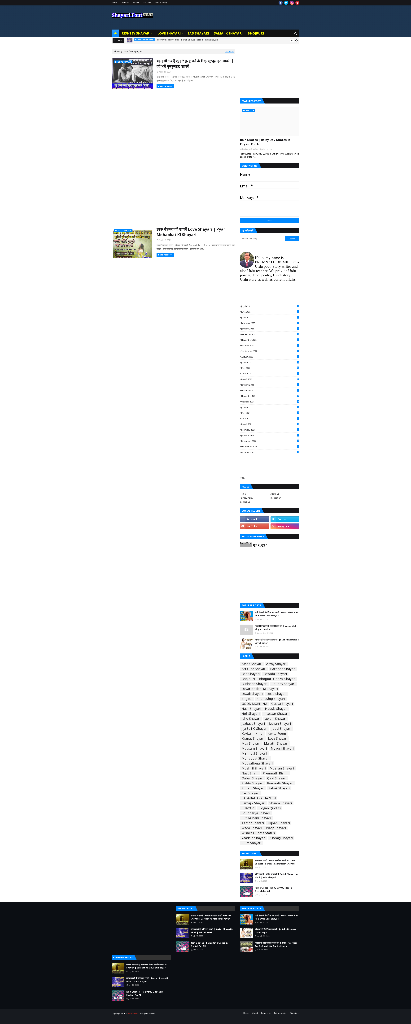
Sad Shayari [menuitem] (198, 33)
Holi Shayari (251, 714)
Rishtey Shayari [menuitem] (136, 33)
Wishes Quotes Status (258, 833)
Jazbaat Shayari (253, 724)
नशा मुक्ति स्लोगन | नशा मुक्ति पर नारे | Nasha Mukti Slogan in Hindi (276, 628)
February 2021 (270, 429)
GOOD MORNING (254, 704)
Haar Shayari (251, 709)
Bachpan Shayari (283, 669)
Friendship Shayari (271, 699)
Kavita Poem (276, 733)
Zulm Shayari (251, 843)
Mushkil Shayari (254, 768)
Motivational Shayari (257, 763)
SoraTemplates (129, 1019)
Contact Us (266, 1013)
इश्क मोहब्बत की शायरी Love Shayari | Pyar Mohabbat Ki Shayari (191, 231)
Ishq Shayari (251, 719)
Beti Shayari (251, 674)
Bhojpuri (248, 679)
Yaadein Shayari (254, 838)
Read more (164, 86)
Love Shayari (277, 738)
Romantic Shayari (280, 783)
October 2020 (270, 452)
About (255, 1013)
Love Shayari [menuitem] (169, 33)
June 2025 (270, 311)
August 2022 (270, 356)
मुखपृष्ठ (242, 477)
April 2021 (270, 418)
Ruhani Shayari (253, 788)
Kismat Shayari (253, 738)
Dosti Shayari (277, 694)
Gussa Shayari (282, 704)
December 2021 (270, 390)
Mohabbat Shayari (256, 758)
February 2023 (270, 323)
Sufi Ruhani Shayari (256, 818)
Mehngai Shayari (254, 753)
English (247, 699)
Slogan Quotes (270, 808)
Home (114, 2)
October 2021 (270, 401)
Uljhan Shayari (279, 823)
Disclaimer (147, 2)
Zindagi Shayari (281, 838)
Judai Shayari (281, 728)
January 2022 (270, 384)
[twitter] (286, 3)
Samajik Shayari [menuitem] (228, 33)
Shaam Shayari (280, 803)
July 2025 (270, 306)
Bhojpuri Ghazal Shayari (277, 679)
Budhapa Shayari (254, 684)
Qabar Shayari (252, 778)
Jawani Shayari (275, 719)
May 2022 (270, 368)
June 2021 (270, 407)
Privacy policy (161, 2)
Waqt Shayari (276, 828)
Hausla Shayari (276, 709)
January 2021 (270, 435)
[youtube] (254, 526)
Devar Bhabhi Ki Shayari (260, 689)
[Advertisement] (173, 116)
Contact (135, 2)
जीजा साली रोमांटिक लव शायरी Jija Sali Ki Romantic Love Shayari (277, 641)
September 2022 (270, 351)
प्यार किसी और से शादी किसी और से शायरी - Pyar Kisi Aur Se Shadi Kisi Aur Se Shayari (276, 944)
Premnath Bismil (275, 773)
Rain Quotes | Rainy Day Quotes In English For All (172, 40)
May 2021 (270, 412)
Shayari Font (133, 1013)
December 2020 (270, 441)
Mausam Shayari (254, 748)
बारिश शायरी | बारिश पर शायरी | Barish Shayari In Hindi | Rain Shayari (276, 876)
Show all (229, 51)
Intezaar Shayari (276, 714)
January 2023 (270, 328)
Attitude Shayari (254, 669)
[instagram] (292, 3)
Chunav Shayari (283, 684)
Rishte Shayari (252, 783)
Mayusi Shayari (282, 748)
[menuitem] (115, 33)
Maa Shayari (251, 743)
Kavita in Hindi (252, 733)
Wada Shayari (252, 828)
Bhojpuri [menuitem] (256, 33)
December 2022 (270, 334)
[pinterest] (297, 3)
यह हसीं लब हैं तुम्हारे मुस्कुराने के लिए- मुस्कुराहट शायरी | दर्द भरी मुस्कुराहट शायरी (195, 63)
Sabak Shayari (279, 788)
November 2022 (270, 339)
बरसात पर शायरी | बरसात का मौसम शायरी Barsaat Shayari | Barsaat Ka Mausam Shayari (275, 862)
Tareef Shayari (253, 823)
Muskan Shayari (282, 768)
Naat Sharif (250, 773)
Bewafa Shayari (275, 674)
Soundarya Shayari (256, 813)
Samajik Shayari (253, 803)
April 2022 (270, 373)
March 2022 (270, 379)
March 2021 (270, 424)
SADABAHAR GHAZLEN (259, 798)
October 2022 (270, 345)
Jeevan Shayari (280, 724)
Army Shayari (276, 664)
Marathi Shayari (276, 743)
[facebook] (281, 3)
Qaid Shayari (276, 778)
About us (124, 2)
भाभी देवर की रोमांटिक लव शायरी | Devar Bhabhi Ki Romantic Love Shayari (276, 614)
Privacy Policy (246, 497)
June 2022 (270, 362)
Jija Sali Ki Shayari (254, 728)
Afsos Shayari (252, 664)
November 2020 (270, 446)
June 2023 (270, 317)
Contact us (245, 501)
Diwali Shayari (252, 694)
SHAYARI (248, 808)
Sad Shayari (250, 793)
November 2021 (270, 396)
